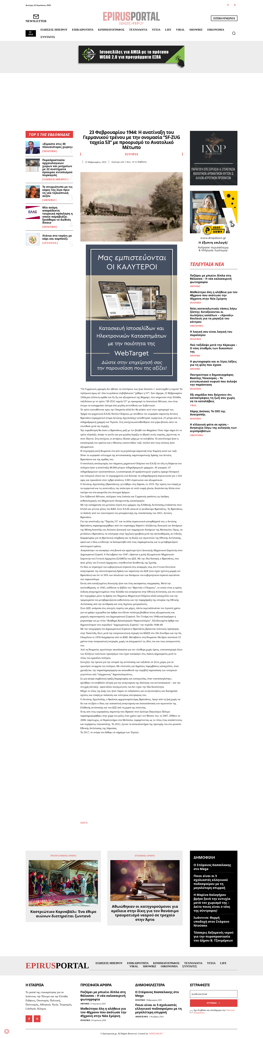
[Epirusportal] (131, 18)
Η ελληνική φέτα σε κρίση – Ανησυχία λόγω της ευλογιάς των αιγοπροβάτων (213, 428)
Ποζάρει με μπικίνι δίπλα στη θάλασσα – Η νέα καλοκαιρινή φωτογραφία (211, 279)
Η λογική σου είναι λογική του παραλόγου (211, 333)
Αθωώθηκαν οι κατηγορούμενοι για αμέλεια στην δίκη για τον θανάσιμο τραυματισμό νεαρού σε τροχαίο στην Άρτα (145, 913)
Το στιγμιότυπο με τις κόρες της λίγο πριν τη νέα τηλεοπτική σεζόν (57, 191)
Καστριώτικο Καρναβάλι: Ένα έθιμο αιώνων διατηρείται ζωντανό (63, 913)
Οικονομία (196, 326)
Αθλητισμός (141, 1016)
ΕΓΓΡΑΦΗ (212, 1003)
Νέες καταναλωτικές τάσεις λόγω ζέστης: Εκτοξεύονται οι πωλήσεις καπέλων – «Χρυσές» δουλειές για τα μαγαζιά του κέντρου (213, 315)
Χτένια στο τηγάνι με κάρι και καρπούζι (57, 237)
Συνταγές (49, 243)
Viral (193, 405)
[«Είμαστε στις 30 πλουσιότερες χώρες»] (33, 147)
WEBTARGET (156, 1033)
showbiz (49, 200)
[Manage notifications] (6, 1031)
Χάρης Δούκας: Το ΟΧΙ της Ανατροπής (207, 412)
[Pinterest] (97, 168)
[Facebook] (228, 5)
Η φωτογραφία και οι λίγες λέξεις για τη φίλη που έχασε (213, 363)
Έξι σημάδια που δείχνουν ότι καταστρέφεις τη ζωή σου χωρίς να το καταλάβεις (212, 398)
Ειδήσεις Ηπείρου (55, 179)
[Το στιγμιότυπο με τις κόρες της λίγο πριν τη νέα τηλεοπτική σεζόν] (33, 191)
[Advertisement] (131, 96)
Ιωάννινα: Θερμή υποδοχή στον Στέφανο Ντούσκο (211, 921)
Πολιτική (49, 151)
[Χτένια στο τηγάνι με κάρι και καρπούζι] (33, 239)
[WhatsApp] (104, 168)
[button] (233, 33)
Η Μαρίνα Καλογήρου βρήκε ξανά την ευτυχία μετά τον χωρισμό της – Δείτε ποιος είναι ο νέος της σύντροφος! (212, 903)
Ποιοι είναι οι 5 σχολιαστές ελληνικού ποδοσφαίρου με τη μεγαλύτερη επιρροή (211, 882)
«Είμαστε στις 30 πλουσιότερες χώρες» (57, 145)
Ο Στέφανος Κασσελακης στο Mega (212, 867)
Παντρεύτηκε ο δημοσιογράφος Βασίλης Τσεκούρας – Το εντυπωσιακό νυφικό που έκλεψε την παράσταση (213, 379)
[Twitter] (234, 5)
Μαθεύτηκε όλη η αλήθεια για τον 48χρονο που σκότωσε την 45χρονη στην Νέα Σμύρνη (213, 295)
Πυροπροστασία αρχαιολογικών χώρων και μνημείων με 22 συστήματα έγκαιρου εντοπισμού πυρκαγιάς (57, 167)
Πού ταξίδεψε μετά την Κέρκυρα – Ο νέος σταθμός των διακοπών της (213, 348)
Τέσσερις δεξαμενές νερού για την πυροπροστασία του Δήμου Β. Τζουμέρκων (213, 936)
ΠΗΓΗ (83, 822)
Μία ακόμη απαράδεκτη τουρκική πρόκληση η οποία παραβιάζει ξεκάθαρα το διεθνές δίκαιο (57, 215)
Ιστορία (131, 154)
